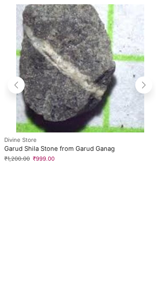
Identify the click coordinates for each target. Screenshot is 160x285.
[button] (16, 85)
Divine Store (20, 139)
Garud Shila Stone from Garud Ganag (59, 149)
